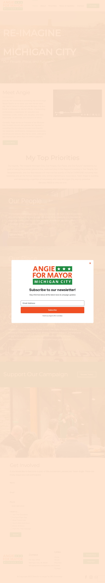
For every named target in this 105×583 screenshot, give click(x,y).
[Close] (90, 263)
